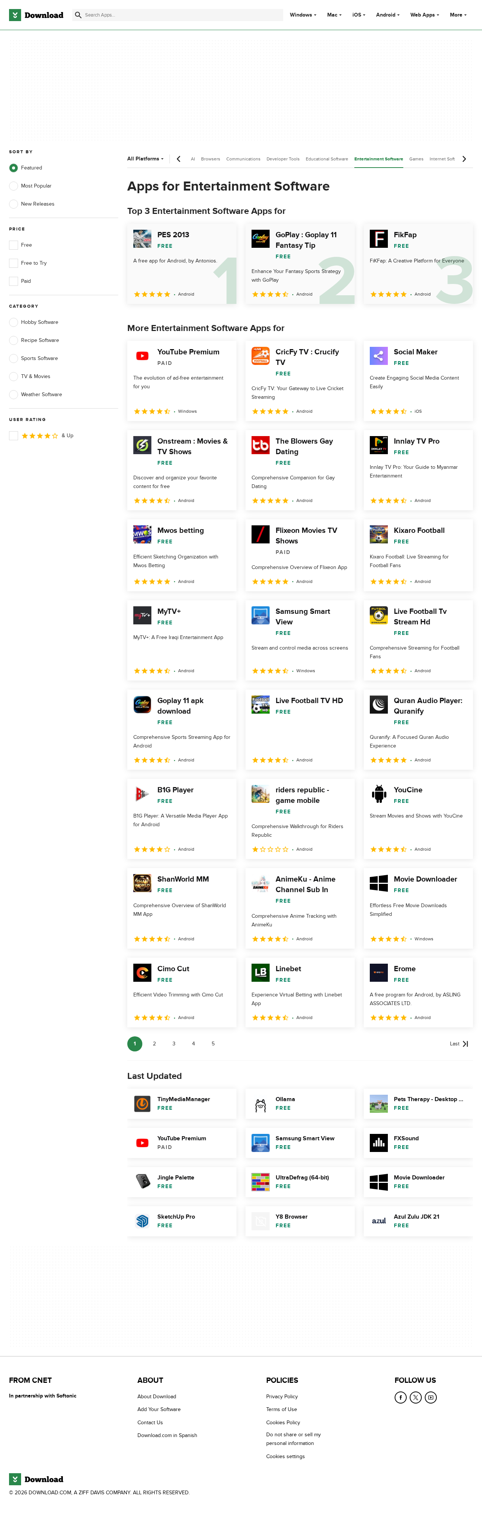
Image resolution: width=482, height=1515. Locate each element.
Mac (332, 15)
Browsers (210, 159)
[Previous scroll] (179, 159)
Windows (301, 15)
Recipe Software (40, 340)
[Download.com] (36, 15)
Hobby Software (39, 322)
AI (193, 159)
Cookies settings (285, 1456)
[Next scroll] (464, 159)
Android (385, 15)
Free (26, 245)
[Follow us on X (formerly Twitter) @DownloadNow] (416, 1397)
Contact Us (150, 1422)
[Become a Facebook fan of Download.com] (401, 1397)
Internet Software (447, 159)
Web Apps (422, 15)
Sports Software (39, 358)
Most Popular (36, 186)
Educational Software (327, 159)
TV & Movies (35, 376)
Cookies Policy (283, 1422)
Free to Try (34, 263)
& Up (67, 435)
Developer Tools (283, 159)
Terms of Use (281, 1409)
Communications (243, 159)
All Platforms (143, 159)
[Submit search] (78, 15)
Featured (31, 168)
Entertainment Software (378, 159)
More (456, 15)
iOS (356, 15)
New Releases (38, 204)
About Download (156, 1396)
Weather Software (41, 394)
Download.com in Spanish (167, 1435)
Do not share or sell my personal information (293, 1438)
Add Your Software (159, 1409)
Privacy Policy (282, 1396)
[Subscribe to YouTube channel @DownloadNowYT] (431, 1397)
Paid (26, 281)
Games (416, 159)
